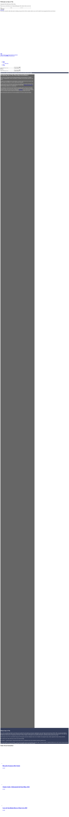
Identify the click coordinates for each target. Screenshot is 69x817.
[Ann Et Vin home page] (4, 59)
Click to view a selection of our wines (6, 72)
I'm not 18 (2, 10)
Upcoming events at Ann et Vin (18, 72)
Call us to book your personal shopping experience (9, 54)
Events (4, 65)
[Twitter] (1, 53)
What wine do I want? (28, 72)
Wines (4, 62)
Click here (21, 89)
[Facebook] (0, 53)
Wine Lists (6, 63)
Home (4, 61)
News (4, 64)
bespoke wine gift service (28, 84)
